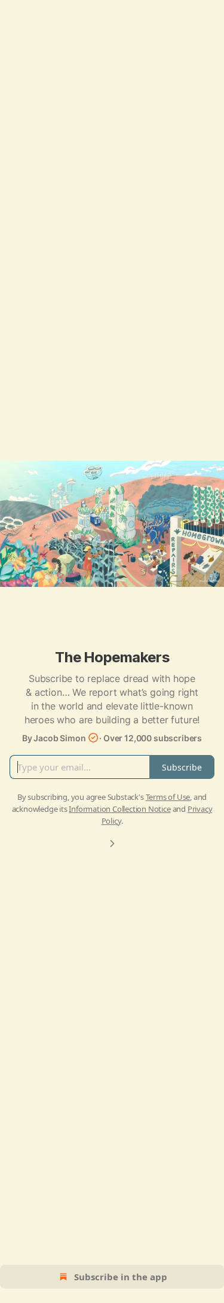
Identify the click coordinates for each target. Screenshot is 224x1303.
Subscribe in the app (120, 1277)
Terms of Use (168, 796)
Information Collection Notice (119, 808)
